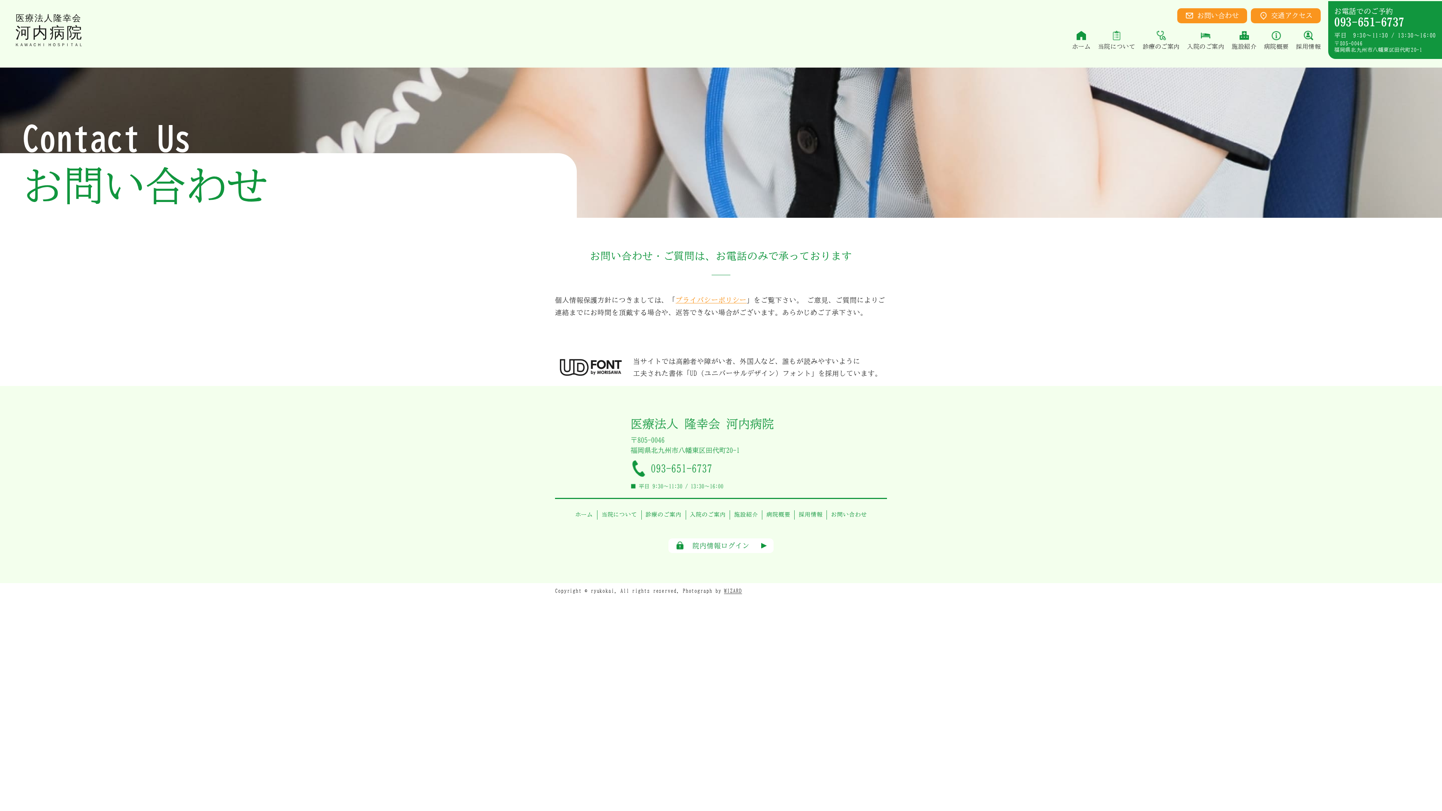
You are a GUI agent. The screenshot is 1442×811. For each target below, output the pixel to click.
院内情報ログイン (720, 545)
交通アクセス (1292, 15)
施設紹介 (746, 514)
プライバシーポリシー (711, 300)
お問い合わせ (1218, 15)
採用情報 (811, 514)
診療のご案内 (663, 514)
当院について (619, 514)
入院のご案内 (708, 514)
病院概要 (778, 514)
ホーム (584, 514)
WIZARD (733, 591)
